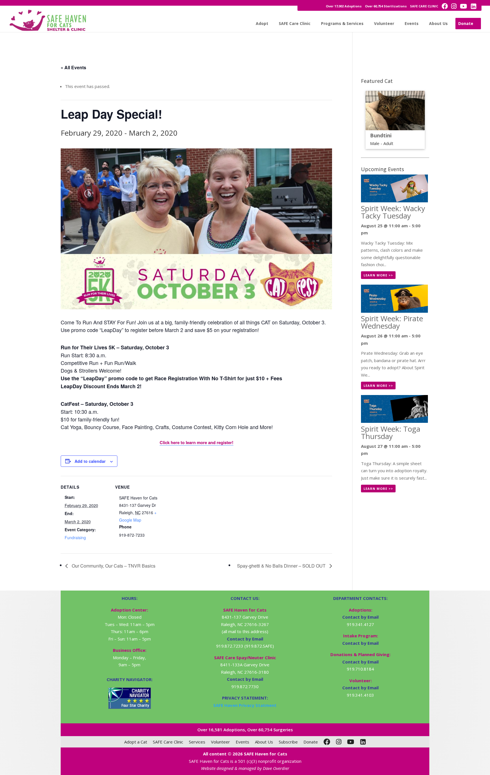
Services (197, 742)
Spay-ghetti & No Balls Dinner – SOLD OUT (282, 565)
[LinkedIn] (363, 741)
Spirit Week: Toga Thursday (390, 432)
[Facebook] (327, 741)
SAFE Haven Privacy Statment (244, 705)
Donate (465, 23)
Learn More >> (378, 275)
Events (412, 23)
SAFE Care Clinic (295, 23)
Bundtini (381, 135)
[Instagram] (338, 741)
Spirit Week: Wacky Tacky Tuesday (393, 212)
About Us (438, 23)
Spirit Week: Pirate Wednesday (392, 322)
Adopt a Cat (135, 742)
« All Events (73, 67)
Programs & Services (342, 23)
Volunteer (384, 23)
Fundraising (75, 537)
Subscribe (288, 742)
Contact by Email (360, 617)
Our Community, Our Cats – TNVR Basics (113, 565)
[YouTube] (350, 741)
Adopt (262, 23)
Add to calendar (90, 461)
